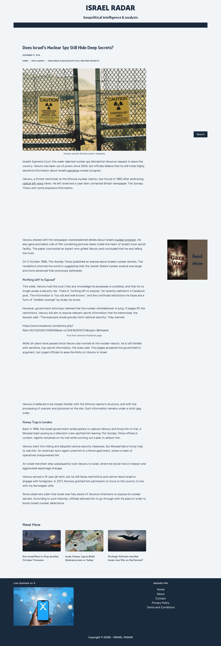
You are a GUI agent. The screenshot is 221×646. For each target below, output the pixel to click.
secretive (73, 170)
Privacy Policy (160, 602)
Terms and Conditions (161, 607)
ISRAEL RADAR (110, 7)
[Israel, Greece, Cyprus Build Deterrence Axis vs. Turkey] (84, 541)
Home (160, 589)
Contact (160, 598)
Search (200, 134)
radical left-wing (33, 183)
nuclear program (125, 239)
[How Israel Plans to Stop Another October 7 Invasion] (42, 541)
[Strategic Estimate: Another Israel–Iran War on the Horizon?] (127, 541)
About (160, 593)
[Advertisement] (84, 215)
